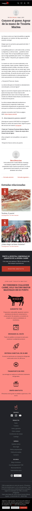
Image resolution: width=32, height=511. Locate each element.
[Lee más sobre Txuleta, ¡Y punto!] (16, 200)
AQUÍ (13, 504)
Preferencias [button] (6, 507)
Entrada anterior (8, 177)
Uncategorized (5, 215)
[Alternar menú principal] (28, 3)
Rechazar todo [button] (15, 507)
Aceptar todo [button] (23, 507)
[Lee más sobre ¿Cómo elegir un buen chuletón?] (16, 231)
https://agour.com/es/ (10, 114)
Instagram (18, 125)
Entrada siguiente (24, 177)
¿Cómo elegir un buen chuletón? (13, 244)
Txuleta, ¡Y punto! (7, 213)
